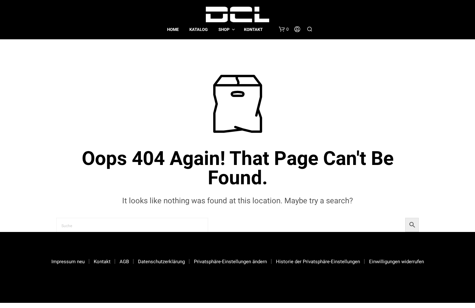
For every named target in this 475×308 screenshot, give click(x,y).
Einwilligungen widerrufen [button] (396, 262)
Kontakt (253, 29)
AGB (124, 262)
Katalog (198, 29)
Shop (223, 29)
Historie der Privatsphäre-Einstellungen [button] (318, 262)
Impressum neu (68, 262)
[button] (284, 29)
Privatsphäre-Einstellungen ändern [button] (230, 262)
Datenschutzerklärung (161, 262)
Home (173, 29)
